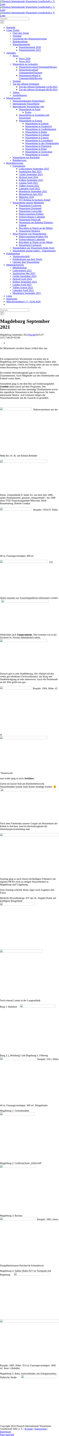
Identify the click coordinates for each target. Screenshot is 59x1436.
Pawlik (31, 334)
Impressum (5, 1431)
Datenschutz (40, 1429)
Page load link (7, 1434)
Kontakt (29, 1429)
